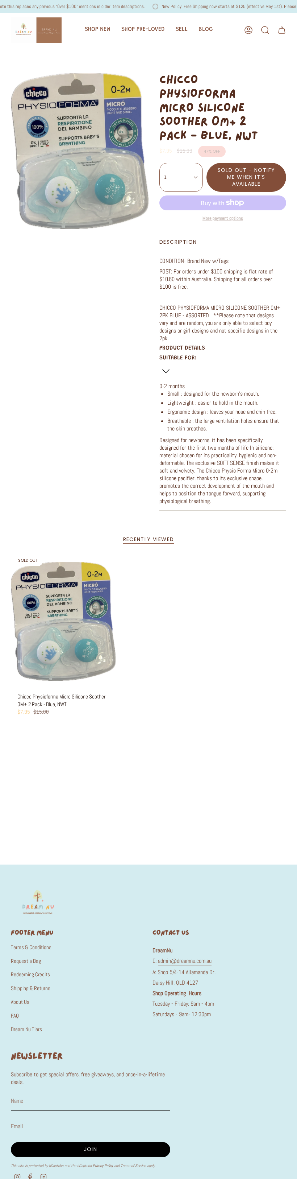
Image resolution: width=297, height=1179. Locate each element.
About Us (20, 1001)
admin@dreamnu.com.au (185, 961)
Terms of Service (133, 1165)
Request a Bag (26, 960)
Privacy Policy (103, 1165)
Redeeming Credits (30, 974)
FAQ (15, 1015)
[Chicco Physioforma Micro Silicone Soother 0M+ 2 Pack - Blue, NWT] (63, 621)
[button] (97, 30)
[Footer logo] (38, 902)
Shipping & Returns (30, 988)
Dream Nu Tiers (26, 1029)
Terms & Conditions (31, 947)
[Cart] (281, 30)
